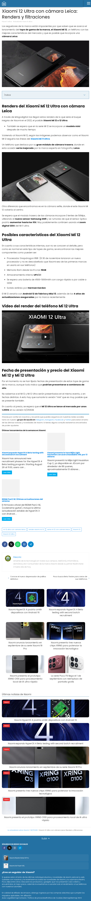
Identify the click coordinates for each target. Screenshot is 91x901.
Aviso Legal (6, 898)
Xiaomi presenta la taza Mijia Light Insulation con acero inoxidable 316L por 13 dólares (67, 454)
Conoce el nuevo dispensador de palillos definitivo (28, 577)
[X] (11, 544)
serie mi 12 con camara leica (58, 529)
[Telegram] (31, 544)
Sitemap (14, 898)
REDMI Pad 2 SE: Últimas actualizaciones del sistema (22, 500)
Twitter (68, 419)
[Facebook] (5, 544)
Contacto (22, 898)
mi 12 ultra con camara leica (14, 529)
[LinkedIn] (24, 544)
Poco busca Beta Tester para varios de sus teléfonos (70, 577)
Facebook (59, 419)
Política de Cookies (54, 898)
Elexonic (17, 557)
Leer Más (7, 472)
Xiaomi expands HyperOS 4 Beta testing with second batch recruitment (22, 453)
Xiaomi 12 (76, 529)
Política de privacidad (37, 898)
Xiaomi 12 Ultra (8, 534)
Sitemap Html (76, 898)
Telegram (40, 419)
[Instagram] (14, 848)
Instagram (49, 419)
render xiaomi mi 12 (36, 529)
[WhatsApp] (18, 544)
